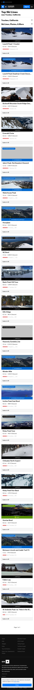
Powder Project (21, 648)
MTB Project (21, 641)
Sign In (27, 6)
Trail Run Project (22, 646)
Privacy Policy (16, 681)
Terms (20, 687)
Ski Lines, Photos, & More (12, 24)
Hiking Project (21, 643)
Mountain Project (22, 638)
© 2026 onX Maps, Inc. (12, 687)
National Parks (21, 651)
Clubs (3, 646)
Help (3, 641)
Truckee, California (9, 20)
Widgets (4, 643)
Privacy (25, 687)
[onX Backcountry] (6, 2)
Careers (4, 676)
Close (17, 685)
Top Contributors (6, 648)
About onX (4, 674)
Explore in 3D (6, 53)
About (3, 638)
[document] (17, 682)
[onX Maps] (5, 663)
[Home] (8, 6)
